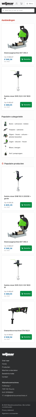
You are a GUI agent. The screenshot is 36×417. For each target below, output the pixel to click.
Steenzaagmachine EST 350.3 (16, 53)
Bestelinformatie (8, 374)
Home (4, 364)
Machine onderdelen (10, 370)
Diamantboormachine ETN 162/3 (17, 331)
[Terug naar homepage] (8, 3)
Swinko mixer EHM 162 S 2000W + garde (17, 197)
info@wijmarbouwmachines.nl (15, 395)
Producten (6, 367)
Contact (5, 377)
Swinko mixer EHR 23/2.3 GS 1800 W (17, 97)
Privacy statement (8, 410)
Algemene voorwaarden (10, 413)
